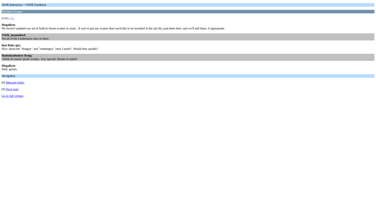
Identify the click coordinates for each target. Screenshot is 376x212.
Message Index (15, 82)
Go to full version (12, 96)
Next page (12, 89)
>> (12, 18)
